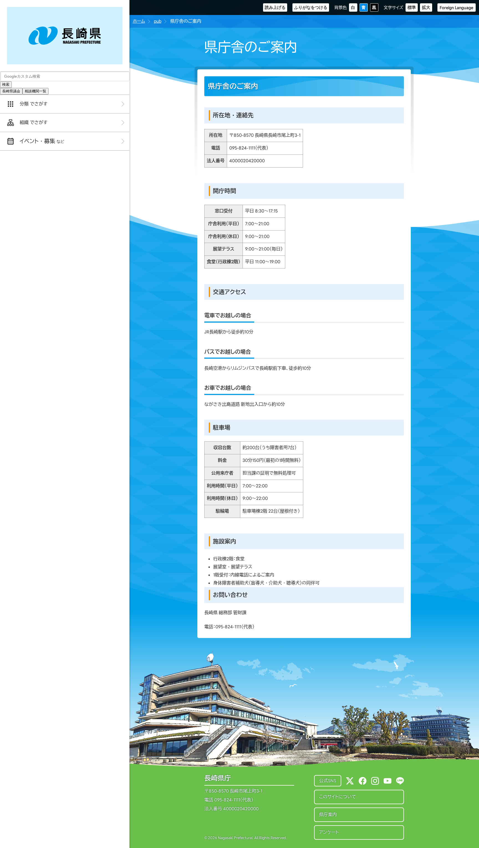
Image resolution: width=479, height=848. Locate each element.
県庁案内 (328, 814)
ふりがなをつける (310, 7)
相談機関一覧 (35, 91)
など (42, 141)
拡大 (426, 7)
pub (157, 21)
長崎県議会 (11, 91)
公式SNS (327, 781)
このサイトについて (337, 797)
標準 (411, 7)
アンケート (329, 832)
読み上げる (275, 7)
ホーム (139, 21)
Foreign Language (456, 7)
